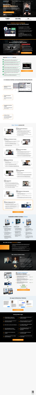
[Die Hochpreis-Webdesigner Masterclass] (27, 15)
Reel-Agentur (20, 1)
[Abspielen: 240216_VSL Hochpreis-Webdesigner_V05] (27, 9)
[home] (6, 1)
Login (31, 1)
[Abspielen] (23, 15)
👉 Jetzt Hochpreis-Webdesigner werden (8, 12)
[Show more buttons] (30, 15)
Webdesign (23, 1)
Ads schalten (13, 1)
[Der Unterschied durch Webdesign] (26, 15)
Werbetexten (16, 1)
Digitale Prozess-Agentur (28, 1)
